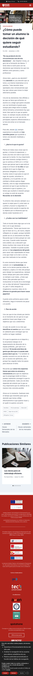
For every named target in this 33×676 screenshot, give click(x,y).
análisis (6, 407)
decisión (24, 407)
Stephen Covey (8, 415)
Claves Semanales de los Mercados (8, 428)
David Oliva (9, 477)
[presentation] (16, 457)
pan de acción (13, 411)
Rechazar (13, 673)
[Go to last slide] (5, 466)
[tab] (14, 485)
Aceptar (5, 673)
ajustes (8, 670)
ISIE (6, 51)
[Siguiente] (28, 466)
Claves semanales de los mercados (24, 426)
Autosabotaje (15, 407)
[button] (30, 5)
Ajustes (22, 673)
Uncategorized (8, 26)
